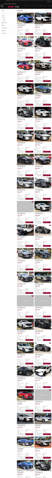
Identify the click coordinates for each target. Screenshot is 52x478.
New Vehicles (26, 5)
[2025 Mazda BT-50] (25, 18)
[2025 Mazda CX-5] (25, 41)
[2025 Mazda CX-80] (25, 65)
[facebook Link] (47, 1)
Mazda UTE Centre (43, 5)
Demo (32, 5)
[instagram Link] (50, 1)
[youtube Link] (48, 1)
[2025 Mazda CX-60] (42, 65)
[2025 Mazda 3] (42, 89)
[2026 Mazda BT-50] (25, 324)
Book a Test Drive (10, 6)
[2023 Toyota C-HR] (25, 395)
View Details (21, 57)
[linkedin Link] (49, 1)
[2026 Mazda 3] (42, 418)
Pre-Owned (36, 5)
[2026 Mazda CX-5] (25, 112)
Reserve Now (29, 57)
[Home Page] (2, 5)
